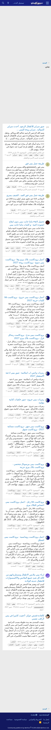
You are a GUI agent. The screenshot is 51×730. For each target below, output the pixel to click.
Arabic (33, 715)
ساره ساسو (40, 604)
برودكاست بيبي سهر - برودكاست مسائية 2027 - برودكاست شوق (25, 428)
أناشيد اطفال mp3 (29, 254)
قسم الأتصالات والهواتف (29, 394)
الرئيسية (46, 722)
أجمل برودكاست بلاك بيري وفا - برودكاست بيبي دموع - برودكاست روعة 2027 (24, 261)
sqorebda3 (43, 715)
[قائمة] (47, 3)
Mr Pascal (40, 641)
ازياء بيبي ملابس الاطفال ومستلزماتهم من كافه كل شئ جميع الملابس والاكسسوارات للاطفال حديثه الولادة (25, 577)
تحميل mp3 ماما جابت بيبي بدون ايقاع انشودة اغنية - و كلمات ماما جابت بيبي (26, 223)
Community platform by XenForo (28, 728)
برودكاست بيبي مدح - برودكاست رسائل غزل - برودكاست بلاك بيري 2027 (26, 336)
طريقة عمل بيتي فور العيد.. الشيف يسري (25, 195)
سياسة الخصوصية (20, 719)
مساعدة (9, 719)
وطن (42, 285)
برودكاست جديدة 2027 (30, 291)
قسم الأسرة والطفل (31, 158)
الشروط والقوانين (35, 719)
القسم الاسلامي (25, 647)
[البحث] (3, 3)
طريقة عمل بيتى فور (34, 163)
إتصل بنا (46, 719)
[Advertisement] (25, 32)
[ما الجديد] (8, 3)
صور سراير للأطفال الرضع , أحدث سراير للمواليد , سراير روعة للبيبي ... (25, 128)
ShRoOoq (40, 186)
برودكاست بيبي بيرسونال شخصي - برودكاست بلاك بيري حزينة (28, 466)
